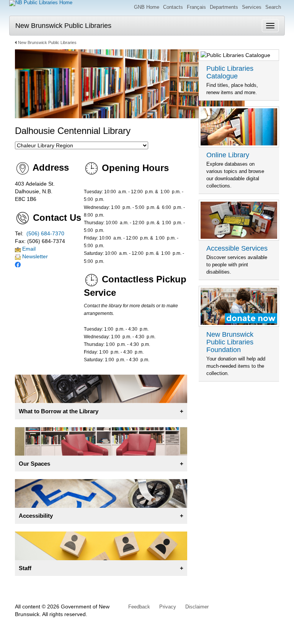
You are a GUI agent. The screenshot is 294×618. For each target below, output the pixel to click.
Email (28, 249)
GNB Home (146, 7)
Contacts (173, 7)
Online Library (227, 155)
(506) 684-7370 (45, 233)
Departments (224, 7)
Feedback (139, 607)
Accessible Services (237, 248)
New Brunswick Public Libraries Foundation (229, 342)
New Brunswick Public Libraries (63, 25)
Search (273, 7)
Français (196, 7)
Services (251, 7)
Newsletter (34, 256)
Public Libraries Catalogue (229, 72)
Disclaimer (197, 607)
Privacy (167, 607)
